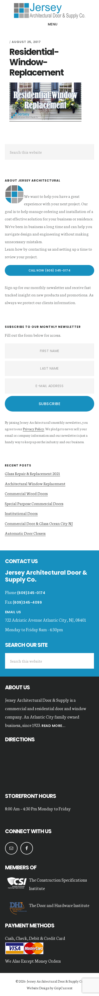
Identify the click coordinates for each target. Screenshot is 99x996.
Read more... (53, 725)
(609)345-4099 (27, 602)
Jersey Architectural (49, 10)
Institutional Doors (21, 513)
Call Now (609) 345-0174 (50, 270)
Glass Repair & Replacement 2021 (32, 473)
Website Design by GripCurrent (50, 987)
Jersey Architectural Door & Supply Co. (55, 981)
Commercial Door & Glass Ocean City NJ (39, 523)
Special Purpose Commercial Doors (34, 503)
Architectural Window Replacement (35, 483)
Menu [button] (53, 24)
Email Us (13, 612)
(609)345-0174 (31, 592)
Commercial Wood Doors (26, 493)
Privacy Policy (33, 428)
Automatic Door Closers (25, 533)
